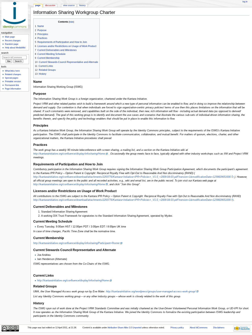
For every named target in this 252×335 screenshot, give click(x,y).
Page (37, 5)
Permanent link (12, 85)
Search (4, 53)
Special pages (11, 78)
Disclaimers (218, 327)
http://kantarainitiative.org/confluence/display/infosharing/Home (69, 153)
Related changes (13, 74)
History (82, 5)
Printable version (13, 81)
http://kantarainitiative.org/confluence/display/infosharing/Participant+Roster (76, 243)
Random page (11, 44)
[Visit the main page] (15, 15)
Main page (10, 37)
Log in (245, 1)
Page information (13, 88)
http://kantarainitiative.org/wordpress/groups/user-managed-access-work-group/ (151, 291)
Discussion (50, 5)
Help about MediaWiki (15, 47)
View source (69, 5)
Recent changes (13, 40)
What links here (12, 71)
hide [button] (71, 22)
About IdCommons (199, 327)
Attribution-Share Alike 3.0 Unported (124, 327)
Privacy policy (177, 327)
